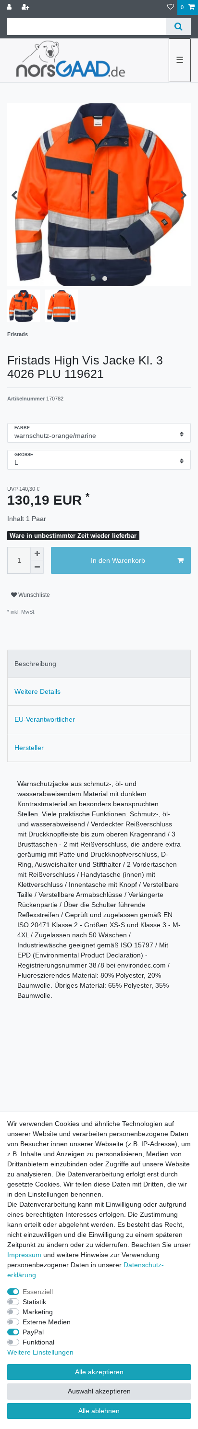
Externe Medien (47, 1322)
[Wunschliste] (170, 7)
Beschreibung (35, 663)
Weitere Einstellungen (40, 1352)
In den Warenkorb (118, 560)
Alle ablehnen (99, 1411)
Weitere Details (37, 691)
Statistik (34, 1302)
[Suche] (178, 26)
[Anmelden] (10, 7)
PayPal (33, 1332)
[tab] (99, 664)
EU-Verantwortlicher (44, 719)
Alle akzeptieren (99, 1372)
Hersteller (29, 747)
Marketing (38, 1312)
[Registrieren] (26, 7)
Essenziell (38, 1292)
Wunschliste (33, 595)
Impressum (24, 1255)
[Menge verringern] (37, 567)
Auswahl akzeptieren (99, 1391)
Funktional (38, 1342)
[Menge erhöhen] (37, 553)
